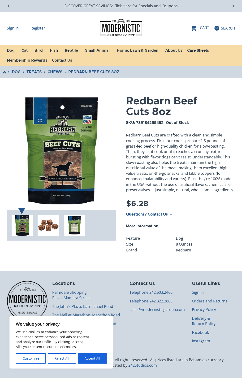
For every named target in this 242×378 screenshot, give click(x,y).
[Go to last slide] (8, 6)
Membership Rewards (27, 60)
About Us (173, 50)
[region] (61, 342)
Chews (55, 72)
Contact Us (62, 60)
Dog (16, 72)
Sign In (13, 28)
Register (37, 28)
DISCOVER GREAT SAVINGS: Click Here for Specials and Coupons (121, 5)
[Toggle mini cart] (200, 28)
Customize (31, 358)
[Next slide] (233, 6)
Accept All (92, 358)
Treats (34, 72)
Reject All (62, 358)
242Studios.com (142, 365)
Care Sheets (198, 50)
